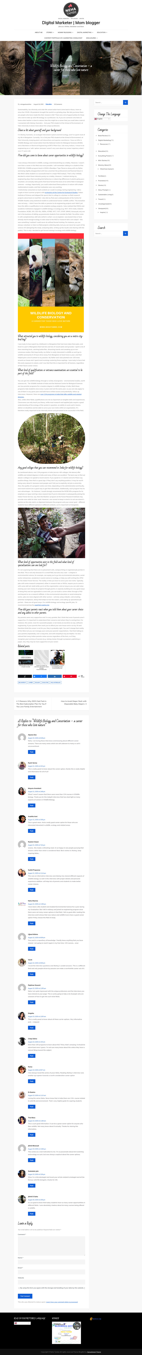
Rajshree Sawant (34, 985)
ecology (37, 682)
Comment (22, 1234)
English (99, 119)
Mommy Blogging (64, 32)
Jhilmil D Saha (33, 1196)
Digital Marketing (84, 32)
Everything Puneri (104, 156)
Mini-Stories (102, 160)
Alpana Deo (32, 735)
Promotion (101, 181)
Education (101, 32)
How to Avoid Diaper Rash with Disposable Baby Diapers (74, 702)
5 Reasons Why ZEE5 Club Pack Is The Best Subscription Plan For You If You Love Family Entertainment (31, 704)
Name (20, 1258)
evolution (45, 682)
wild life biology (56, 682)
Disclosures (91, 38)
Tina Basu (31, 1118)
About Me (39, 32)
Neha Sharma (33, 901)
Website (21, 1278)
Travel (100, 199)
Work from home (106, 169)
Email (20, 1268)
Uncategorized (103, 204)
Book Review (103, 136)
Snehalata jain (33, 1171)
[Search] (125, 102)
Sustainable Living (104, 194)
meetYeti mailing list (42, 605)
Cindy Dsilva (32, 1039)
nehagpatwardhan (25, 104)
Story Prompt (103, 190)
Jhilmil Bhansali (33, 1146)
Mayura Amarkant (34, 788)
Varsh (30, 960)
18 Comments (58, 104)
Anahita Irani (32, 816)
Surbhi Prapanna (34, 870)
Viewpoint (101, 208)
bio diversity (22, 682)
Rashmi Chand (33, 842)
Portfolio (101, 176)
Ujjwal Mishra (33, 934)
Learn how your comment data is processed (62, 1302)
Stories (49, 32)
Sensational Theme (94, 1352)
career (30, 682)
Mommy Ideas (103, 165)
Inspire (102, 212)
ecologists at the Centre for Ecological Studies (61, 192)
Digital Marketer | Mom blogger (71, 22)
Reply (31, 752)
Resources (104, 144)
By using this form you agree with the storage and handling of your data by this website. (52, 1288)
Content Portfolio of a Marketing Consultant (63, 38)
